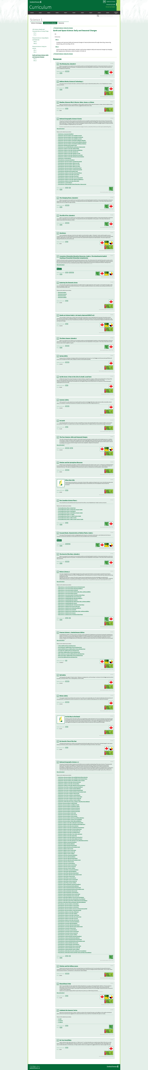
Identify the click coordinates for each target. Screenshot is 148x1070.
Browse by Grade (111, 4)
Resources (61, 23)
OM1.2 (35, 43)
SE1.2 (35, 52)
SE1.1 (35, 50)
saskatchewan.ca (35, 1068)
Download (59, 269)
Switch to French (111, 1)
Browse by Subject (110, 6)
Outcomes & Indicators (50, 23)
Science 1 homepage (36, 23)
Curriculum (40, 7)
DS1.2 (35, 60)
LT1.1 (35, 33)
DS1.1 (35, 59)
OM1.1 (35, 41)
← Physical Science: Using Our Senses (63, 28)
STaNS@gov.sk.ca (35, 1066)
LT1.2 (35, 35)
